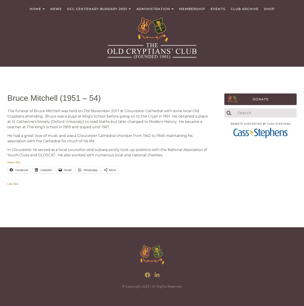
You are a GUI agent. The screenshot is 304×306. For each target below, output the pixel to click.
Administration (153, 9)
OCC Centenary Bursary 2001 (97, 9)
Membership (192, 9)
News (56, 9)
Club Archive (245, 9)
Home (35, 9)
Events (218, 9)
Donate (261, 99)
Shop (269, 9)
